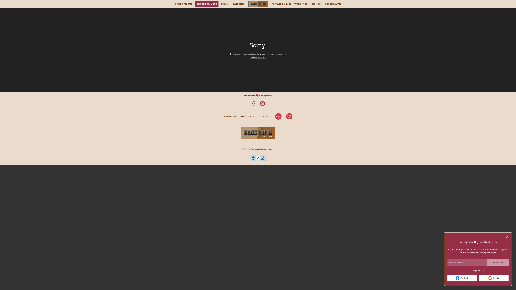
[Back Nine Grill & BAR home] (258, 4)
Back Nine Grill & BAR (258, 133)
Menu (224, 4)
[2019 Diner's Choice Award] (289, 116)
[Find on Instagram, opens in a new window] (262, 104)
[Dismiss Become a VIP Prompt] (507, 237)
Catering (238, 4)
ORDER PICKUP (184, 4)
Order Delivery (207, 4)
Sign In (316, 4)
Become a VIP (333, 4)
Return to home (258, 57)
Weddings (301, 4)
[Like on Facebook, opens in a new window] (253, 104)
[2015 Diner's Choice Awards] (278, 116)
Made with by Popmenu (137, 95)
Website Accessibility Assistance (258, 149)
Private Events (281, 4)
